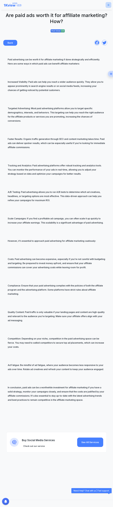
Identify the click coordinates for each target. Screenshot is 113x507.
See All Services (90, 442)
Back (10, 42)
